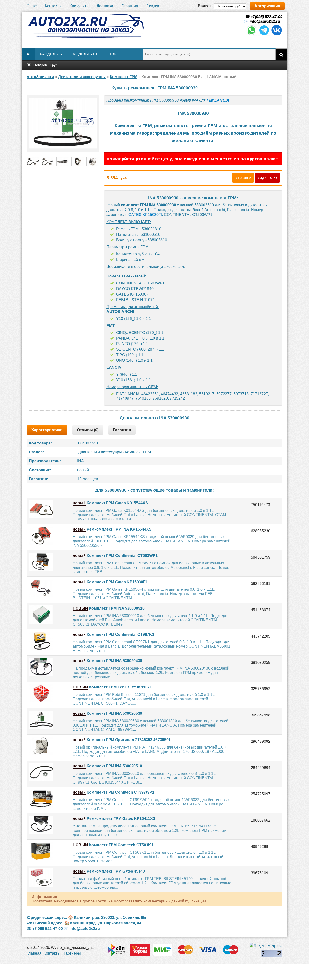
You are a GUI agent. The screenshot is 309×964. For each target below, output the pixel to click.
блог (115, 54)
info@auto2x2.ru (265, 21)
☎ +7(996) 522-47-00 (263, 17)
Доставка (105, 6)
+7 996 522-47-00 (47, 929)
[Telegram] (264, 35)
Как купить (79, 6)
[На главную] (86, 26)
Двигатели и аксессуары (100, 452)
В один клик (267, 178)
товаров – (45, 65)
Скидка (152, 6)
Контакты (53, 6)
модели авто (86, 54)
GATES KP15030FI (145, 215)
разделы (49, 54)
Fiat (210, 100)
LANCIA (221, 100)
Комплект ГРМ (138, 452)
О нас (32, 6)
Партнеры (72, 953)
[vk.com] (276, 35)
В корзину (243, 178)
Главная (34, 953)
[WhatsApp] (251, 35)
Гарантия (129, 6)
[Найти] (281, 54)
